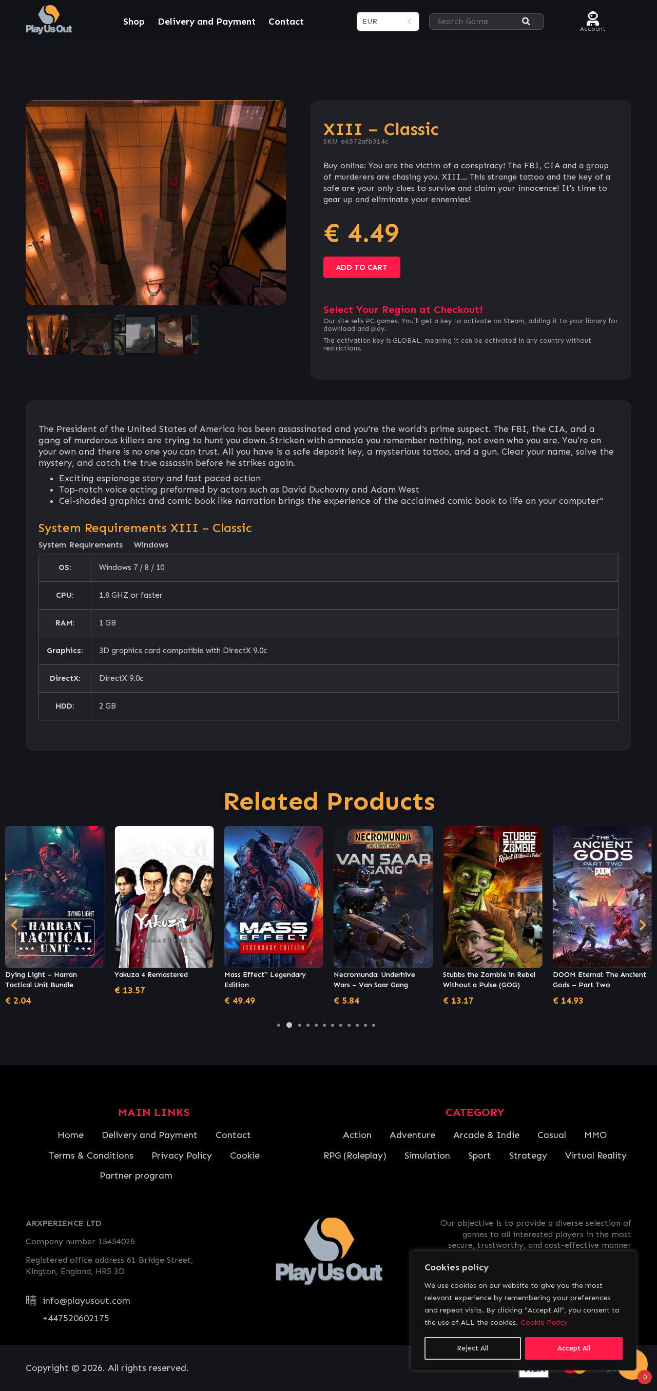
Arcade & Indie (486, 1135)
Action (357, 1135)
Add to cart (362, 267)
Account (593, 27)
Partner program (136, 1175)
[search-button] (526, 22)
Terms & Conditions (90, 1155)
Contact (286, 21)
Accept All (573, 1348)
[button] (278, 1025)
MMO (595, 1135)
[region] (523, 1310)
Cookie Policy (544, 1322)
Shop (134, 21)
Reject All (472, 1348)
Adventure (412, 1135)
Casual (551, 1135)
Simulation (427, 1155)
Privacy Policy (181, 1155)
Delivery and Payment (207, 21)
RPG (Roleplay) (355, 1155)
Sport (479, 1155)
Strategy (528, 1155)
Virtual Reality (596, 1155)
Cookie (245, 1155)
